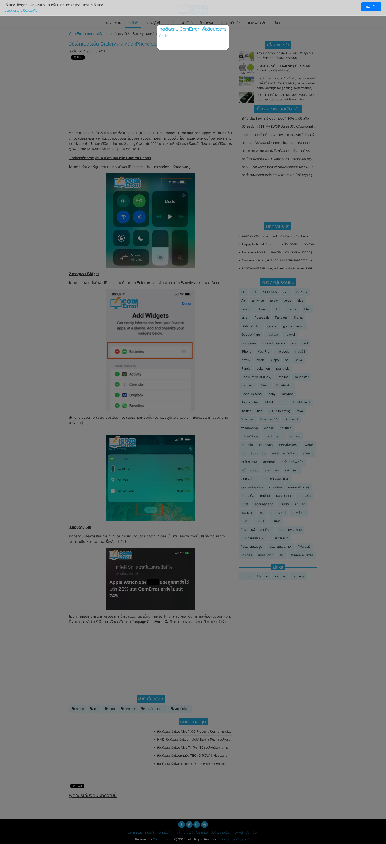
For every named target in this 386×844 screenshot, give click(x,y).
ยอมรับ (371, 6)
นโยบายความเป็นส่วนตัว (21, 10)
